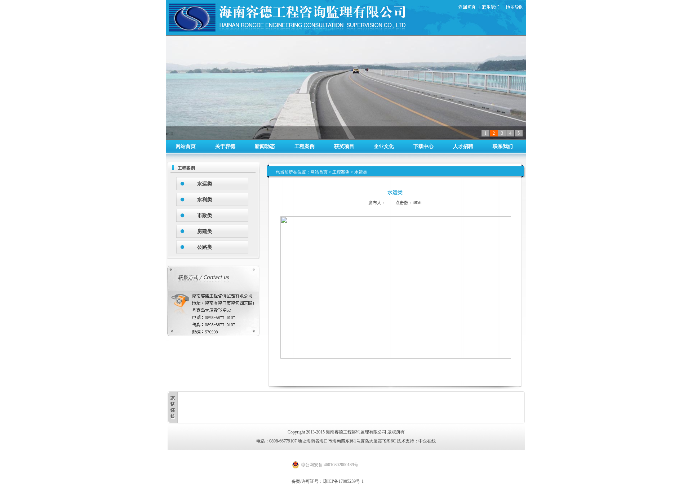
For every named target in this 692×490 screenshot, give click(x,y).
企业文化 (384, 146)
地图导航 (515, 7)
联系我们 (492, 7)
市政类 (204, 215)
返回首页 (468, 7)
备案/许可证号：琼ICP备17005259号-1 (328, 481)
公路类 (204, 247)
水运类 (204, 183)
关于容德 (225, 146)
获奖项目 (344, 146)
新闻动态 (265, 146)
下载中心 (423, 146)
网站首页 (186, 146)
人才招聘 (463, 146)
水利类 (204, 199)
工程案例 (304, 146)
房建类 (204, 231)
